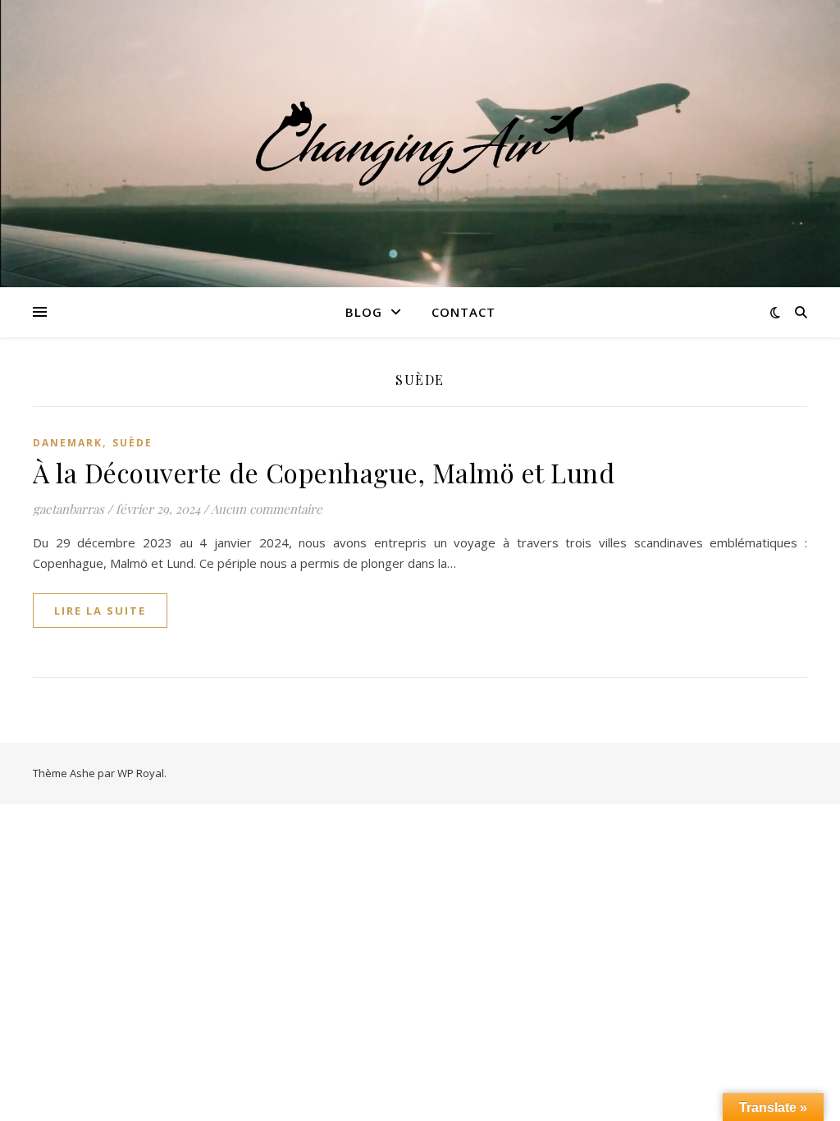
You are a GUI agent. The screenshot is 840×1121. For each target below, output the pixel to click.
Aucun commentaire (266, 509)
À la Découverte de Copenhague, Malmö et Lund (323, 472)
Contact (463, 312)
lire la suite (100, 610)
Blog (363, 312)
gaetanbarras (68, 509)
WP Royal (140, 773)
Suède (132, 443)
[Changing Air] (420, 143)
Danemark (68, 443)
